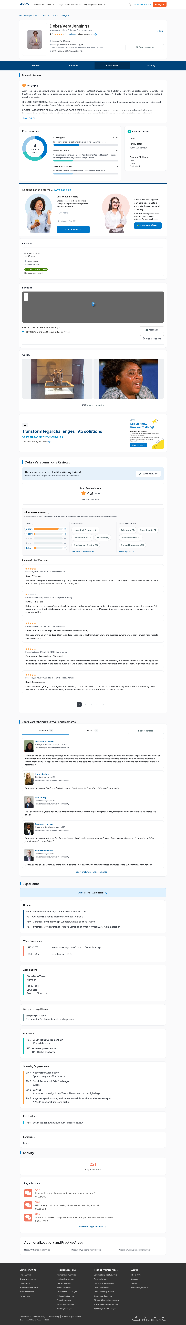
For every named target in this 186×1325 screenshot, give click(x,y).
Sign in (161, 4)
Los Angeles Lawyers (65, 1279)
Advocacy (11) (128, 530)
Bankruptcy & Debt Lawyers (105, 1275)
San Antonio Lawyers (65, 1304)
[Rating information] (96, 34)
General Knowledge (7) (132, 545)
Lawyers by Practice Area (68, 4)
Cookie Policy (53, 1316)
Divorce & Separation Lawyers (106, 1300)
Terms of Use (25, 1316)
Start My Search (73, 229)
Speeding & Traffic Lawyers (105, 1308)
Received (45, 730)
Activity (151, 65)
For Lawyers (25, 1296)
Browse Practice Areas (29, 1287)
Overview (35, 65)
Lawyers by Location (42, 4)
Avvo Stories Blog (27, 1292)
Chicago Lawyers (64, 1283)
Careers (134, 1279)
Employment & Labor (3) (86, 545)
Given (92, 730)
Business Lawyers (101, 1279)
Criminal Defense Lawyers (104, 1283)
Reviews (73, 65)
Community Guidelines (71, 1316)
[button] (93, 304)
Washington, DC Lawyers (67, 1292)
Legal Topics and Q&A (93, 4)
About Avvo (136, 1275)
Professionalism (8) (130, 537)
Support (134, 1283)
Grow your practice (143, 4)
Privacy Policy (39, 1316)
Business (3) (103, 537)
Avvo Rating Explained (140, 1287)
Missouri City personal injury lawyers (86, 1250)
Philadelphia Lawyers (65, 1296)
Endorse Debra (145, 730)
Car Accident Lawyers (103, 1296)
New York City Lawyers (66, 1275)
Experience (112, 65)
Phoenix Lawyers (64, 1300)
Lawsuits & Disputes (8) (85, 530)
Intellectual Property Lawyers (106, 1304)
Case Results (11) (148, 530)
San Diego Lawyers (65, 1308)
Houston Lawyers (64, 1287)
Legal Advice (25, 1283)
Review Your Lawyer (28, 1279)
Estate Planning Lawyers (104, 1292)
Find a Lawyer (25, 1275)
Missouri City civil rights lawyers (37, 1250)
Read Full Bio (29, 118)
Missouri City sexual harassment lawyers (135, 1250)
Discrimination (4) (82, 537)
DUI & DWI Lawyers (101, 1287)
